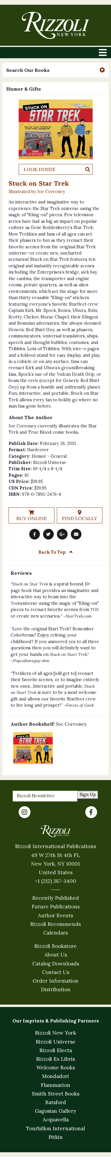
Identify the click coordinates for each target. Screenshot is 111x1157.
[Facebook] (91, 812)
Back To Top (52, 552)
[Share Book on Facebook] (34, 534)
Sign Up (88, 794)
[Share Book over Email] (76, 534)
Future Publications (56, 906)
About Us (55, 954)
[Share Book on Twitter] (48, 534)
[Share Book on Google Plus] (62, 534)
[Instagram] (24, 812)
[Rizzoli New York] (55, 25)
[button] (55, 70)
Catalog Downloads (55, 963)
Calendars (55, 932)
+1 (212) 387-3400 (55, 881)
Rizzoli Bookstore (55, 946)
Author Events (55, 915)
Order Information (55, 981)
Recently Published (55, 898)
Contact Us (55, 972)
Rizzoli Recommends (55, 924)
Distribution (55, 989)
